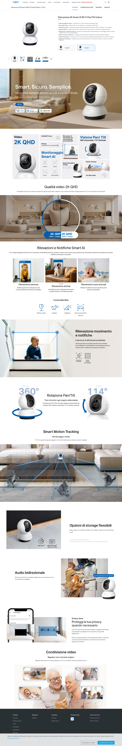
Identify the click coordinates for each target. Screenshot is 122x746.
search (105, 2)
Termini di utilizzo (94, 721)
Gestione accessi (17, 721)
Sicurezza (15, 718)
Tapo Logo (16, 2)
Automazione (16, 729)
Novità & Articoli (55, 721)
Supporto (34, 718)
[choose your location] (108, 2)
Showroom (25, 2)
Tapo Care (15, 732)
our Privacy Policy (13, 738)
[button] (51, 59)
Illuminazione (16, 726)
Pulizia (14, 724)
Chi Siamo (53, 718)
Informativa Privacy (94, 718)
